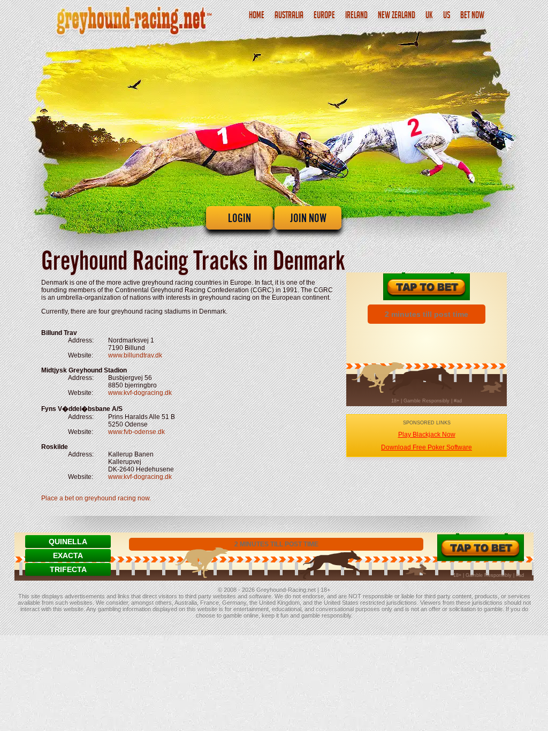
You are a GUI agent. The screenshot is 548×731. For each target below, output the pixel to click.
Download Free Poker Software (426, 447)
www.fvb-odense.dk (136, 432)
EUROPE (324, 16)
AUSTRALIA (289, 16)
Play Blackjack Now (426, 434)
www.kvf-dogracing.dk (140, 393)
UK (429, 16)
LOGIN (239, 217)
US (446, 16)
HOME (256, 16)
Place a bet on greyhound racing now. (96, 498)
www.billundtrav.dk (135, 355)
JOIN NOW (308, 217)
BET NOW (472, 16)
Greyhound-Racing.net (286, 590)
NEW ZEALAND (396, 16)
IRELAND (356, 16)
